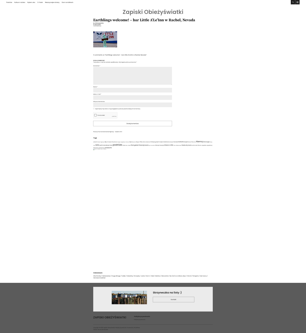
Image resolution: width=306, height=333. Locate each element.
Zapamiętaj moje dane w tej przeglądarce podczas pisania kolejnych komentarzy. (117, 109)
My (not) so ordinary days (178, 276)
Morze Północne (192, 142)
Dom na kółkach (67, 2)
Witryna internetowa (99, 101)
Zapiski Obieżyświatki (153, 12)
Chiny (140, 142)
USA (171, 145)
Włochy (199, 145)
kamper (171, 142)
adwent (95, 142)
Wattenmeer (178, 145)
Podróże (9, 2)
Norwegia (206, 142)
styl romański (152, 145)
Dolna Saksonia (146, 142)
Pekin (111, 145)
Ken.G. (148, 276)
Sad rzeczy (203, 276)
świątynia (108, 148)
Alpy (106, 142)
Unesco (167, 145)
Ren (127, 145)
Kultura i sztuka (19, 2)
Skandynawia (144, 145)
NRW (97, 145)
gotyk (156, 142)
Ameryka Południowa (112, 142)
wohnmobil (194, 145)
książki (186, 142)
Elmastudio (105, 329)
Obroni (189, 276)
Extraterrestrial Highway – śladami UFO (107, 131)
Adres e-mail (97, 94)
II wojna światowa (164, 142)
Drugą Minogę (115, 276)
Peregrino (196, 276)
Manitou (157, 276)
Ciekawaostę (106, 276)
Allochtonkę (97, 276)
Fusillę (123, 276)
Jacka (143, 276)
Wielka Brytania (186, 145)
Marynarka (164, 276)
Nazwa (95, 87)
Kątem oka (31, 2)
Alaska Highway (100, 142)
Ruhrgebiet (135, 145)
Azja (130, 142)
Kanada (175, 142)
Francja (153, 142)
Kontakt (173, 299)
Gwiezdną (130, 276)
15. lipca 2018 (97, 24)
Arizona (127, 142)
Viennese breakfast (99, 278)
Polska (124, 145)
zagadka (204, 145)
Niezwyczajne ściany (52, 2)
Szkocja (157, 145)
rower (129, 145)
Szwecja (161, 145)
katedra (181, 142)
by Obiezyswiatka (98, 23)
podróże (117, 144)
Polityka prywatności (139, 319)
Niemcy (200, 141)
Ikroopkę (137, 276)
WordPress (137, 327)
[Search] (293, 2)
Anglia (119, 142)
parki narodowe (104, 145)
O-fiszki (40, 2)
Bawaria (134, 142)
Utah (175, 145)
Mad (152, 276)
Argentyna (123, 142)
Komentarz (96, 66)
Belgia (137, 142)
